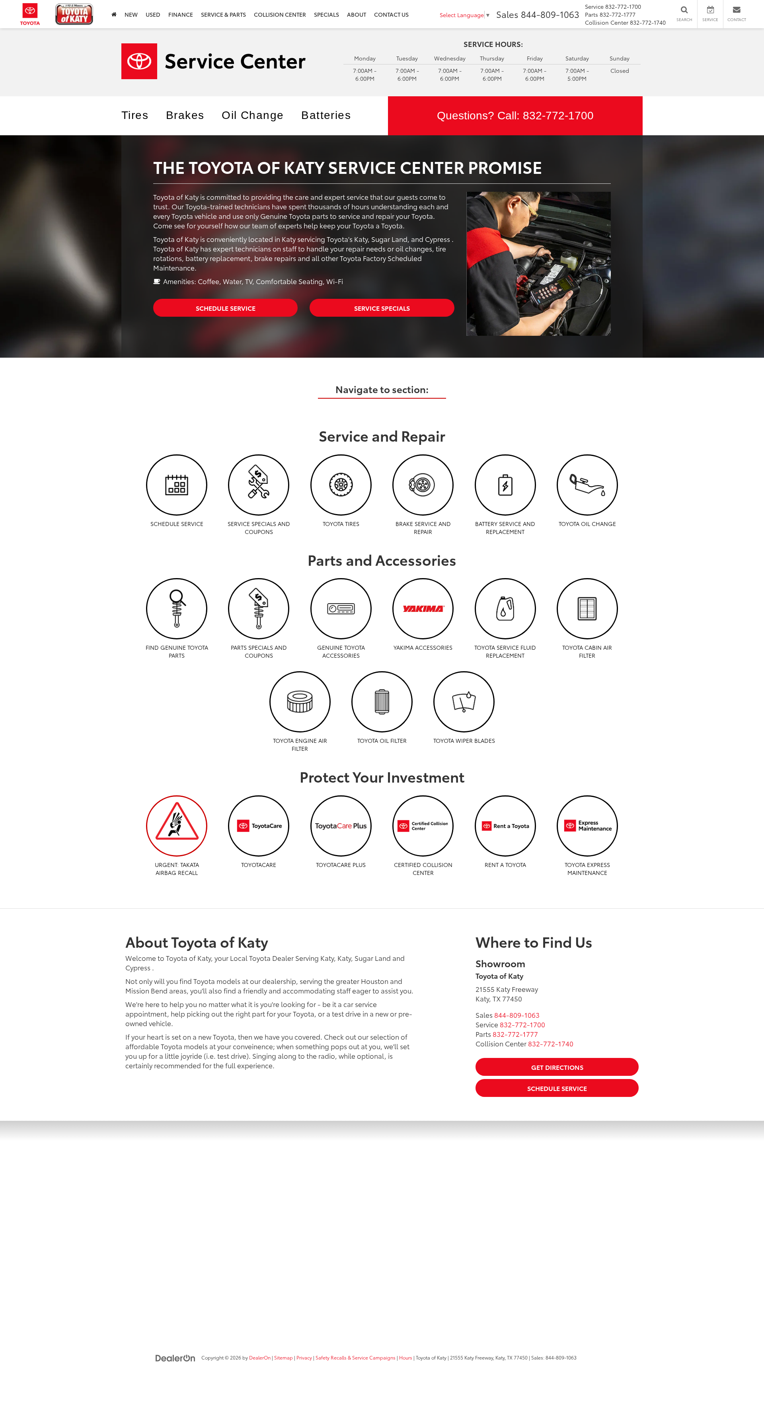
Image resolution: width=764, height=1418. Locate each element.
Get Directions (557, 1066)
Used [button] (153, 14)
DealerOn (260, 1357)
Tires (134, 115)
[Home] (114, 14)
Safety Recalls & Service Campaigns (356, 1357)
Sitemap (283, 1357)
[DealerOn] (175, 1357)
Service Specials (382, 307)
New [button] (131, 14)
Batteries (326, 115)
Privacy (304, 1357)
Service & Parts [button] (223, 14)
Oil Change (253, 115)
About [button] (356, 14)
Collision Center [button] (280, 14)
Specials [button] (326, 14)
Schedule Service (225, 307)
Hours (405, 1357)
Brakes (185, 115)
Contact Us (391, 14)
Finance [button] (180, 14)
